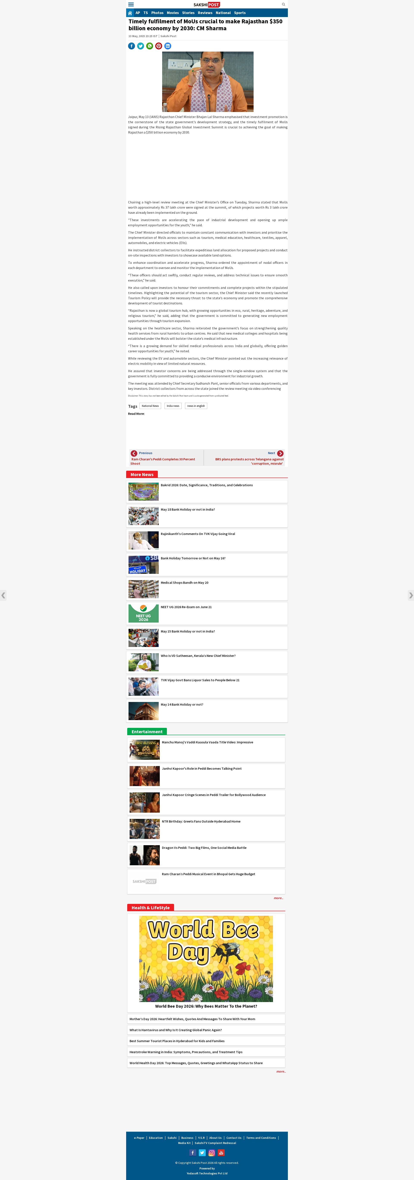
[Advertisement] (208, 167)
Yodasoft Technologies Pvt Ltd (207, 1173)
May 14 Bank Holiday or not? (182, 704)
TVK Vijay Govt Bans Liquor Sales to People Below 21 (200, 680)
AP (138, 12)
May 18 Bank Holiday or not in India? (188, 509)
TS (145, 12)
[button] (131, 4)
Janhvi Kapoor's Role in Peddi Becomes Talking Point (202, 768)
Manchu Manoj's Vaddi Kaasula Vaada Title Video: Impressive (207, 742)
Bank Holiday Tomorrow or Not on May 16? (193, 558)
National (223, 12)
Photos (157, 12)
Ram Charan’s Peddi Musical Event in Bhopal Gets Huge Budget (208, 874)
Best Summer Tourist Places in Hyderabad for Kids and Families (177, 1041)
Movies (173, 12)
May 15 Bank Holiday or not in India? (188, 631)
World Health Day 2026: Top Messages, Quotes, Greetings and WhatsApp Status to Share (196, 1063)
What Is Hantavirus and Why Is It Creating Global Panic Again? (176, 1030)
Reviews (205, 12)
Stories (188, 12)
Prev (3, 595)
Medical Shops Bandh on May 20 (184, 582)
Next (411, 595)
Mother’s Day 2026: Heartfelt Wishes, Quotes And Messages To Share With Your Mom (192, 1019)
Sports (240, 12)
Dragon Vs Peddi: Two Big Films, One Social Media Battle (204, 847)
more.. (278, 898)
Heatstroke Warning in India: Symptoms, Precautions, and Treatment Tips (186, 1052)
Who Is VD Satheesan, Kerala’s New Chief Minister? (198, 655)
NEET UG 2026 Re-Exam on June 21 (186, 607)
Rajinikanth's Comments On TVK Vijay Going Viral (198, 534)
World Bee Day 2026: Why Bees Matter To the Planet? (206, 1006)
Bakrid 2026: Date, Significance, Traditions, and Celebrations (207, 485)
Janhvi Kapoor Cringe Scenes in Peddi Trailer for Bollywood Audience (214, 795)
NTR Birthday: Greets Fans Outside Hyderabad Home (201, 821)
